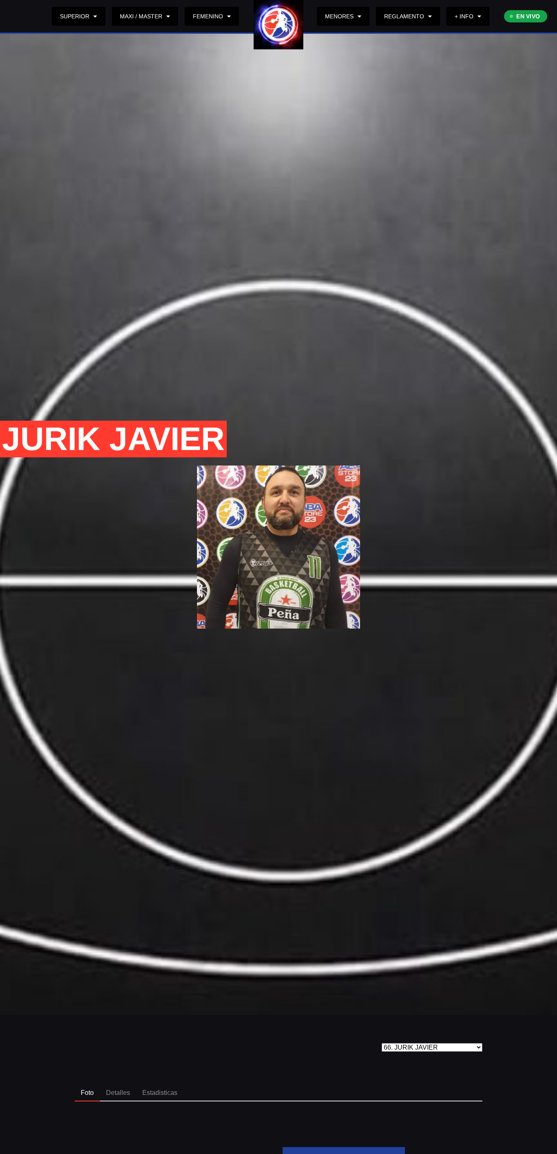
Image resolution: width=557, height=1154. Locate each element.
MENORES (339, 16)
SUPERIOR (74, 16)
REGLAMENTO (404, 16)
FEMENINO (208, 16)
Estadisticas (159, 1092)
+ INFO (464, 16)
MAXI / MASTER (141, 16)
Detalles (118, 1092)
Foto (87, 1092)
